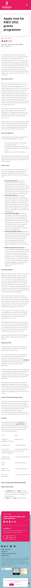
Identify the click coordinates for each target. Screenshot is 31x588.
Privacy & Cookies (6, 549)
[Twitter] (5, 546)
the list (20, 145)
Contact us (4, 551)
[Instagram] (7, 546)
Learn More (18, 584)
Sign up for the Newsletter (8, 553)
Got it (11, 584)
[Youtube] (11, 546)
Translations (5, 555)
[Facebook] (2, 546)
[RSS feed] (14, 546)
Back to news (8, 38)
